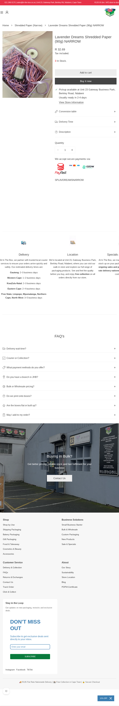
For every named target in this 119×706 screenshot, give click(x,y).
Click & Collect (9, 592)
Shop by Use (9, 525)
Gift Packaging (9, 539)
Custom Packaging (70, 534)
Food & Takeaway (11, 544)
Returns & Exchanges (13, 577)
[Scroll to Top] (113, 690)
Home (5, 25)
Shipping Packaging (12, 529)
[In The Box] (110, 12)
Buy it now (85, 81)
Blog (64, 582)
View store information (71, 102)
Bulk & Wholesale (70, 529)
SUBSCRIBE (30, 656)
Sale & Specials (69, 544)
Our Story (66, 567)
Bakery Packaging (11, 534)
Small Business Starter (72, 525)
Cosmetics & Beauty (12, 549)
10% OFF (103, 698)
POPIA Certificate (69, 587)
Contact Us (59, 478)
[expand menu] (1, 12)
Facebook (20, 669)
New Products (68, 539)
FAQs (5, 572)
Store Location (68, 577)
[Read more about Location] (73, 242)
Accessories (8, 554)
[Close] (111, 698)
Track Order (8, 587)
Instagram (10, 669)
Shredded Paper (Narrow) (28, 25)
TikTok (30, 669)
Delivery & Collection (12, 567)
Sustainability (68, 572)
